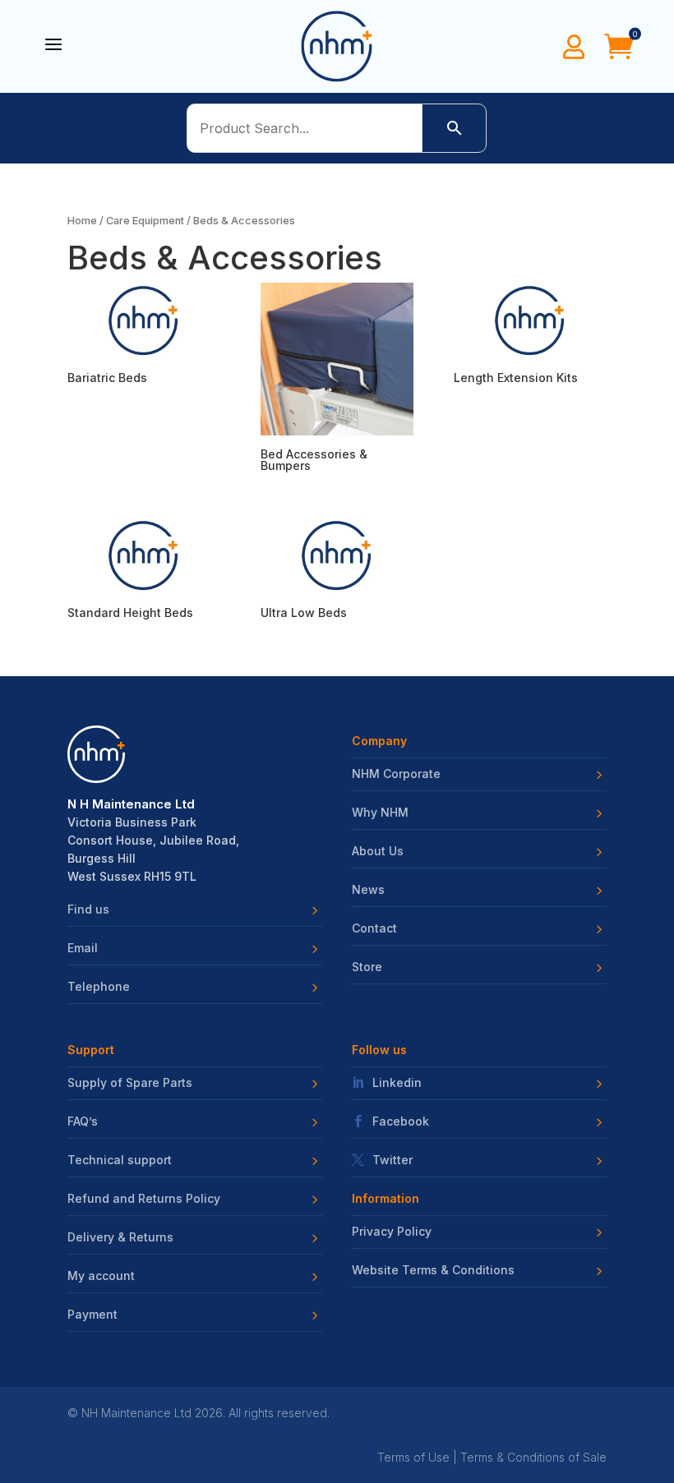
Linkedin (397, 1083)
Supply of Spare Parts (129, 1083)
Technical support (119, 1160)
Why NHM (380, 812)
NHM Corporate (396, 774)
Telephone (98, 987)
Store (367, 967)
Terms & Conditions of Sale (533, 1457)
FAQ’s (82, 1121)
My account (101, 1276)
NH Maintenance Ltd (136, 1413)
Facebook (400, 1121)
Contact (374, 928)
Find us (88, 909)
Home (82, 220)
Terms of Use (413, 1457)
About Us (378, 851)
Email (82, 948)
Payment (92, 1314)
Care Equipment (145, 220)
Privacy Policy (392, 1231)
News (368, 890)
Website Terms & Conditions (433, 1270)
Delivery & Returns (120, 1237)
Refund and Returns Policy (143, 1198)
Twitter (392, 1160)
